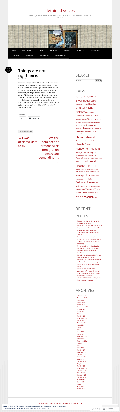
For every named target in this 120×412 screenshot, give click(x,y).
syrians (83, 189)
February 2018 (82, 336)
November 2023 (82, 298)
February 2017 (82, 352)
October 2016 (81, 359)
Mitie (86, 166)
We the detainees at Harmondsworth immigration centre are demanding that (49, 150)
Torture (84, 192)
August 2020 (81, 309)
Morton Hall (80, 50)
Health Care (28, 131)
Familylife (97, 128)
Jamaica (87, 158)
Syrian (94, 186)
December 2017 (82, 339)
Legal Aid (93, 158)
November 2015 (82, 373)
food (82, 131)
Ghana (82, 134)
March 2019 (81, 316)
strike (78, 186)
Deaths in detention (81, 119)
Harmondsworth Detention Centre (85, 141)
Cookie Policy (46, 408)
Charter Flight (84, 107)
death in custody (92, 116)
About (14, 50)
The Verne (29, 56)
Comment (91, 112)
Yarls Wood (15, 56)
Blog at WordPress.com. (45, 403)
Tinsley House (96, 50)
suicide (84, 186)
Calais (93, 101)
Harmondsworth (27, 50)
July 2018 (80, 327)
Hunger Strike (83, 152)
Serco (98, 175)
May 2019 (80, 314)
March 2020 (81, 311)
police (78, 171)
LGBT (84, 162)
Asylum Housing (84, 97)
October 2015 (81, 375)
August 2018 (81, 325)
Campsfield (79, 104)
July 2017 (80, 343)
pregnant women (94, 171)
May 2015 (80, 384)
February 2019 (82, 318)
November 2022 (82, 302)
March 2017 (81, 350)
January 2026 (81, 295)
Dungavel (67, 50)
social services (80, 179)
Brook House (44, 56)
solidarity (88, 179)
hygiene (93, 153)
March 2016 (81, 366)
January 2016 (81, 370)
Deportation (94, 119)
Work (96, 192)
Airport (77, 97)
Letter (80, 162)
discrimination (96, 122)
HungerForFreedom (88, 148)
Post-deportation (84, 171)
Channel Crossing (89, 104)
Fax (77, 131)
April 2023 (80, 300)
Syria (90, 186)
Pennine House (60, 56)
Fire (79, 131)
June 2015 (80, 382)
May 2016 (80, 364)
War (92, 192)
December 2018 (82, 320)
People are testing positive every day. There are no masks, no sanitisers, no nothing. (89, 241)
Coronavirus (81, 116)
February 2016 (82, 368)
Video (89, 192)
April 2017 (80, 348)
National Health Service (82, 169)
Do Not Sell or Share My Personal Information (68, 403)
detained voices (60, 10)
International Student (81, 155)
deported (78, 122)
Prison (79, 175)
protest (86, 175)
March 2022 (81, 305)
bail (91, 97)
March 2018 (81, 334)
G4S (90, 131)
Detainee (83, 122)
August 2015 (81, 379)
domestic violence (81, 125)
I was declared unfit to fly (28, 142)
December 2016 (82, 357)
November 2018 (82, 323)
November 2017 (82, 341)
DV (26, 79)
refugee (93, 175)
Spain (96, 182)
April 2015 (80, 386)
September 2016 (82, 361)
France (87, 131)
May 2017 (80, 345)
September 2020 (82, 307)
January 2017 (81, 354)
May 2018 (80, 330)
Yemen (95, 197)
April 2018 (80, 332)
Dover (42, 50)
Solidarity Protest (85, 182)
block (94, 97)
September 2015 (82, 377)
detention (89, 122)
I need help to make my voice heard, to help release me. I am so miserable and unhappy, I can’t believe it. (89, 228)
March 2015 (81, 389)
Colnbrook (53, 50)
